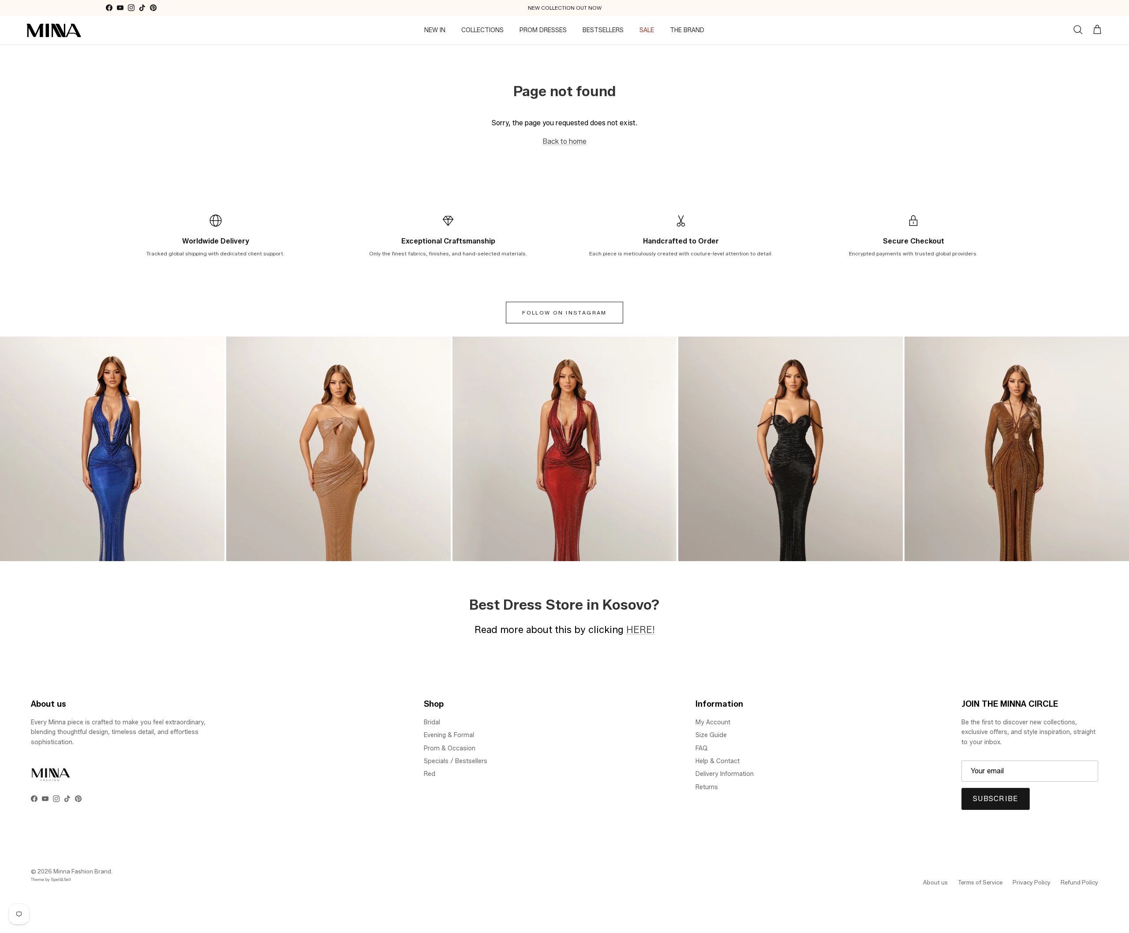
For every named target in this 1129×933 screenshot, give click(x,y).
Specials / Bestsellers (455, 761)
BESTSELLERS (603, 30)
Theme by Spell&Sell (51, 879)
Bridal (432, 722)
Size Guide (711, 735)
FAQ (701, 748)
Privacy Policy (1031, 882)
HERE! (640, 629)
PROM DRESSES (543, 30)
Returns (706, 787)
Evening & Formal (449, 735)
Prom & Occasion (449, 748)
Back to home (564, 141)
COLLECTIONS (482, 30)
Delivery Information (724, 774)
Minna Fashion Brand (82, 871)
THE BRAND (687, 30)
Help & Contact (717, 761)
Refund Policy (1079, 882)
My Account (712, 722)
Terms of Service (980, 882)
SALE (646, 30)
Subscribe (995, 798)
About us (935, 882)
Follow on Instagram (564, 312)
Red (429, 774)
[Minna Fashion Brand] (54, 30)
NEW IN (434, 30)
